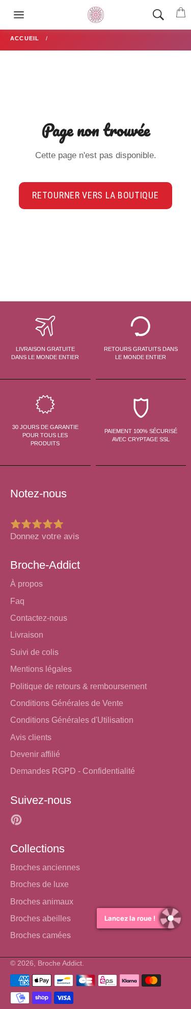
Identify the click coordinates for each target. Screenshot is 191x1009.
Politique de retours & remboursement (78, 686)
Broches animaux (41, 901)
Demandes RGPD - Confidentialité (72, 771)
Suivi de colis (34, 652)
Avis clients (30, 737)
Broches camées (40, 935)
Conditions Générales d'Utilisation (71, 720)
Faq (17, 601)
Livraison (26, 634)
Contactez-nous (38, 618)
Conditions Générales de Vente (66, 703)
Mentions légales (41, 669)
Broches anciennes (45, 867)
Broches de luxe (39, 884)
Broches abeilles (40, 918)
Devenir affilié (35, 754)
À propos (26, 583)
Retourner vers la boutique (95, 195)
